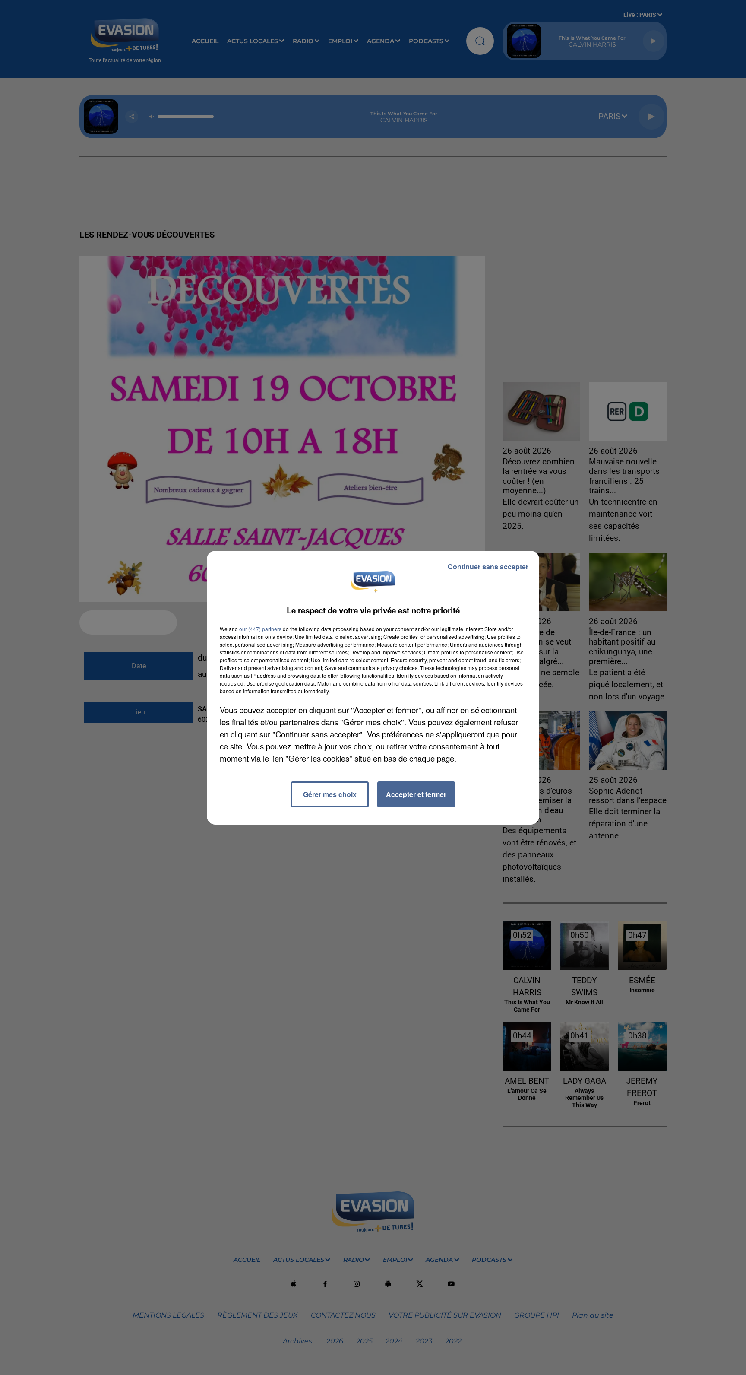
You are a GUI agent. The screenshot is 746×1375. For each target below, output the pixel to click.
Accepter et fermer (416, 794)
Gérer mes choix (330, 794)
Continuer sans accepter (488, 567)
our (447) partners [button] (260, 628)
